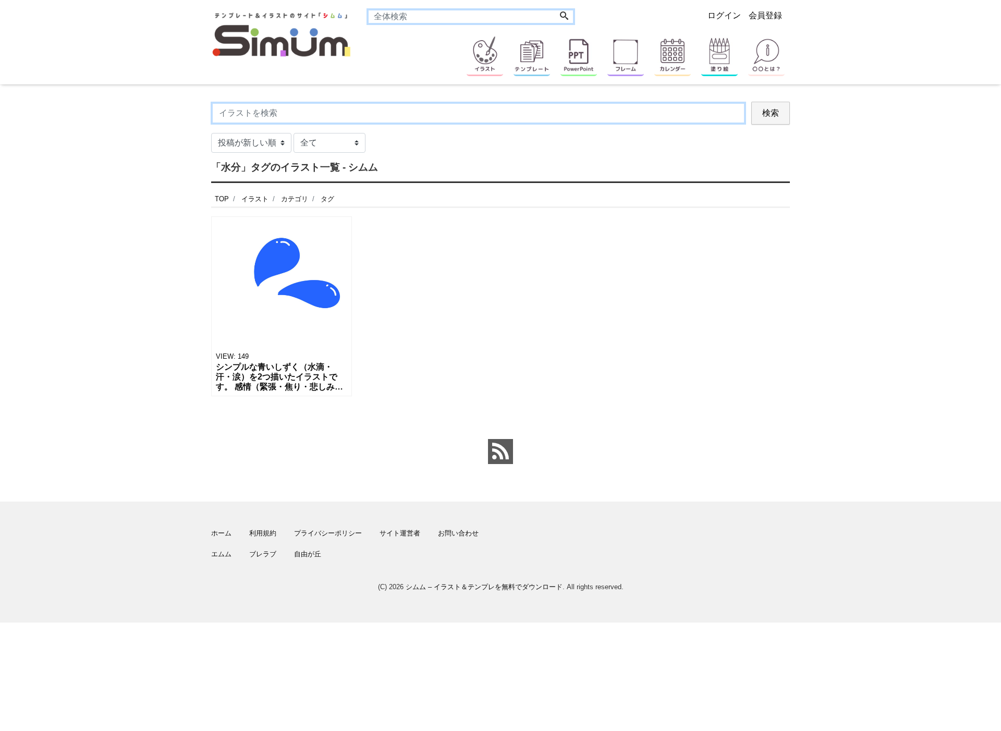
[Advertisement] (161, 414)
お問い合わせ (458, 533)
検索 (770, 112)
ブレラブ (262, 554)
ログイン (724, 15)
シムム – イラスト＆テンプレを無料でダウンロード (484, 587)
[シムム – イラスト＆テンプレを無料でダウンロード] (281, 33)
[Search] (564, 16)
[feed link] (500, 451)
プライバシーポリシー (328, 533)
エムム (221, 554)
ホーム (221, 533)
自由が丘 (307, 554)
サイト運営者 (400, 533)
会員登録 (765, 15)
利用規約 (262, 533)
